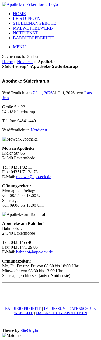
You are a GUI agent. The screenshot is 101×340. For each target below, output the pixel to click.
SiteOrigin (29, 330)
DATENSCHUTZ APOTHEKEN (61, 313)
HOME (19, 13)
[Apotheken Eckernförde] (30, 4)
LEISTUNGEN (26, 18)
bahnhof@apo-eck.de (34, 252)
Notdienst (25, 61)
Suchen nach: (13, 56)
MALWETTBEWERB (33, 28)
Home (7, 61)
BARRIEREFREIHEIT (33, 37)
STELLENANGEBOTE (34, 23)
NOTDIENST (25, 33)
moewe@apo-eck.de (33, 176)
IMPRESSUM (55, 309)
